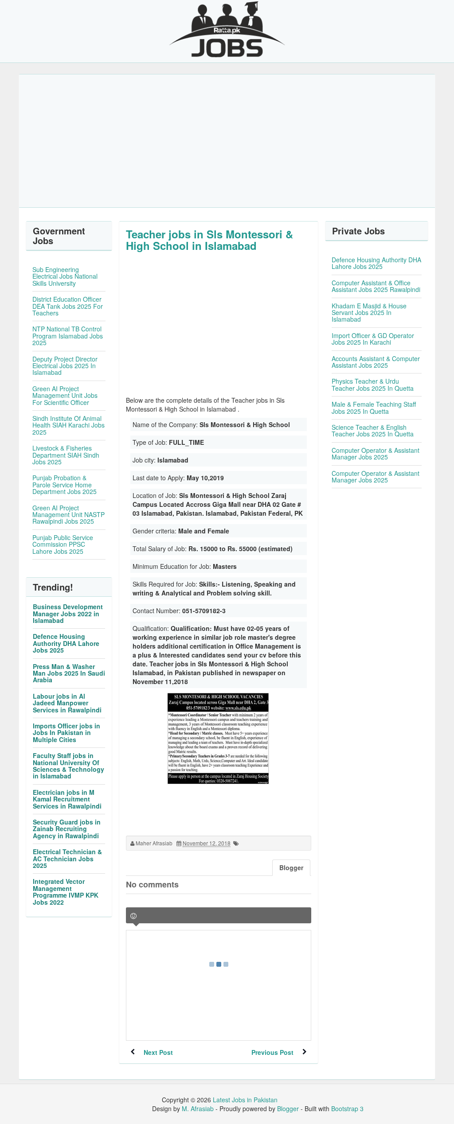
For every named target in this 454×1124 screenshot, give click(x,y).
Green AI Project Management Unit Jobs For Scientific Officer (65, 395)
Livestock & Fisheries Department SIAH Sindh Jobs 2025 (65, 454)
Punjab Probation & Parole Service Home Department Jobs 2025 (64, 484)
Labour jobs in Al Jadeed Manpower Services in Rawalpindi (67, 703)
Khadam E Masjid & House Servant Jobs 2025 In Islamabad (369, 312)
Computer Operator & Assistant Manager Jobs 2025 (375, 453)
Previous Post (272, 1052)
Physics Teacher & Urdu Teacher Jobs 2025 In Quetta (373, 384)
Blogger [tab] (291, 867)
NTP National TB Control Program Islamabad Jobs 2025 (67, 335)
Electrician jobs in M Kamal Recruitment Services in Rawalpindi (67, 799)
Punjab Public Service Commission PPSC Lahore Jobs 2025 (62, 544)
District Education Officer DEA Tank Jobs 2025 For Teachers (67, 306)
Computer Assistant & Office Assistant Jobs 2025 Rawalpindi (376, 286)
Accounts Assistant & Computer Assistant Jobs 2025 (376, 361)
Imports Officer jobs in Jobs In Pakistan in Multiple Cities (66, 732)
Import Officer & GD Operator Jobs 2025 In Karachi (373, 338)
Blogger (288, 1108)
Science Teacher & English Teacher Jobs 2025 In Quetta (373, 430)
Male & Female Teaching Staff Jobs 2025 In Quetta (374, 407)
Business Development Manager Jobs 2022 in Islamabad (68, 613)
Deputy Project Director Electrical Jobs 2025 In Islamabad (65, 365)
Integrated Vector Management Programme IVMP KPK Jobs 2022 (65, 891)
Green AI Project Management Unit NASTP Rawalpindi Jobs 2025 (68, 514)
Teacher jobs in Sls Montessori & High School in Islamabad (209, 239)
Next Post (158, 1052)
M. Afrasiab (198, 1108)
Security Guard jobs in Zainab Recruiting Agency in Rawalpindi (67, 828)
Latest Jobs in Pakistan (245, 1099)
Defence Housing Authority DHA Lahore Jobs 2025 (66, 643)
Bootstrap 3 (347, 1108)
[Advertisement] (227, 141)
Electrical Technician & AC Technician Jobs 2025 (67, 858)
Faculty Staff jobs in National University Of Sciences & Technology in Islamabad (68, 765)
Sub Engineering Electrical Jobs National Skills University (65, 276)
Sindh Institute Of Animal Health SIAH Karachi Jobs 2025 (68, 425)
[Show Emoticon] (133, 916)
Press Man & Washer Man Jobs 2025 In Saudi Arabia (69, 673)
